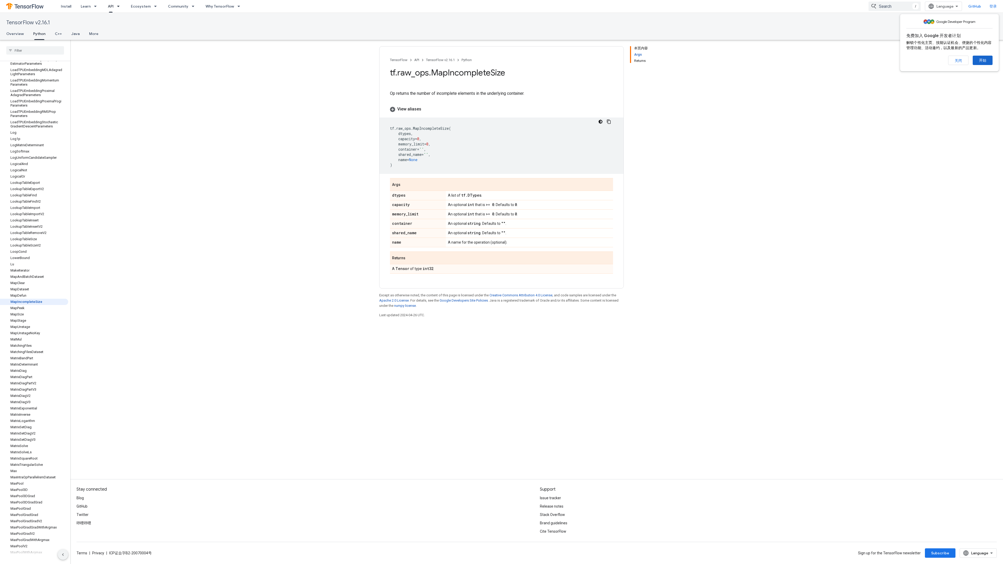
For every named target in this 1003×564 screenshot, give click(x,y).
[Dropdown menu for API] (120, 6)
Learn (86, 6)
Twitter (83, 515)
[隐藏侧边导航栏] (63, 554)
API (111, 6)
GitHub (974, 6)
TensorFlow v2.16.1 (28, 22)
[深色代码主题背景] (600, 122)
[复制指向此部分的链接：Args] (405, 185)
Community (178, 6)
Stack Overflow (552, 515)
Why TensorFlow (220, 6)
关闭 (958, 60)
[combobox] (894, 6)
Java (75, 33)
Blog (80, 498)
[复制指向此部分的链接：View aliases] (426, 109)
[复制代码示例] (609, 122)
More (93, 33)
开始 (982, 60)
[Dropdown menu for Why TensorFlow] (240, 6)
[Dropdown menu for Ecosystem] (157, 6)
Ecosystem (141, 6)
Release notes (551, 506)
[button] (501, 109)
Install (66, 6)
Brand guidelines (553, 523)
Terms (82, 553)
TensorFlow (398, 60)
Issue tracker (550, 498)
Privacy (98, 553)
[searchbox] (35, 50)
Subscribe (940, 553)
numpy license (405, 306)
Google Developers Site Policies (464, 300)
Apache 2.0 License (394, 300)
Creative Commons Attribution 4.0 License (520, 295)
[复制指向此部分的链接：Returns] (410, 258)
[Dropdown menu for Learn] (97, 6)
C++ (58, 33)
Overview (15, 33)
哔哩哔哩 (84, 523)
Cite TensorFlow (553, 531)
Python (39, 33)
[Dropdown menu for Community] (194, 6)
